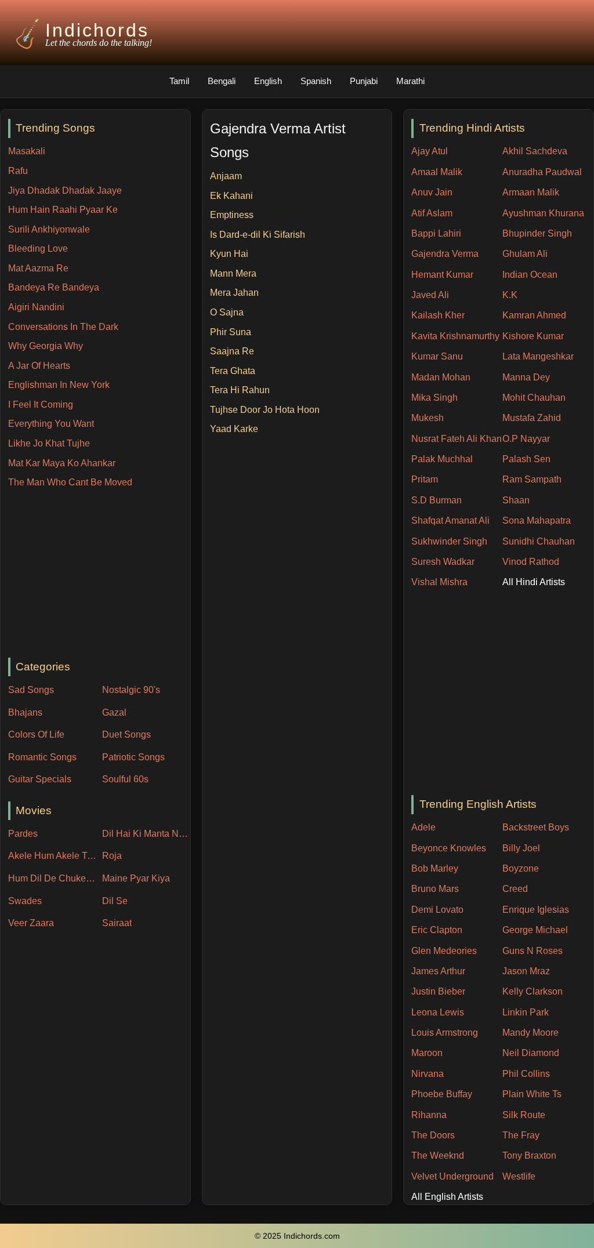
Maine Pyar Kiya (136, 878)
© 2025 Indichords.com (297, 1236)
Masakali (26, 151)
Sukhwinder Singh (449, 541)
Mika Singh (434, 397)
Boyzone (520, 868)
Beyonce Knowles (448, 848)
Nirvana (427, 1074)
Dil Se (115, 901)
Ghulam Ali (525, 254)
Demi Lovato (437, 910)
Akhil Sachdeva (534, 151)
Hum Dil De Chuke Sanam (52, 878)
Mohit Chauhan (534, 397)
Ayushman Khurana (543, 213)
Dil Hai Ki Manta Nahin (146, 834)
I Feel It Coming (40, 404)
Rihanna (429, 1115)
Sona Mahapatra (536, 520)
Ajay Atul (429, 151)
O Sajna (227, 312)
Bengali (222, 81)
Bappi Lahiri (436, 233)
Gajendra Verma (445, 254)
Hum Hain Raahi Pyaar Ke (63, 210)
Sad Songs (31, 690)
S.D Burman (436, 500)
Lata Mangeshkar (538, 356)
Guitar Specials (39, 779)
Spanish (315, 81)
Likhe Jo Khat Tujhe (49, 443)
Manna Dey (526, 377)
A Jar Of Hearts (39, 366)
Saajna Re (232, 351)
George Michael (535, 930)
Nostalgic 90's (131, 690)
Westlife (518, 1176)
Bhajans (25, 712)
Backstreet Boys (535, 827)
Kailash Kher (438, 315)
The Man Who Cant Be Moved (70, 482)
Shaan (516, 500)
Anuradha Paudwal (542, 172)
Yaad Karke (234, 429)
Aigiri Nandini (36, 307)
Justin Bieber (438, 991)
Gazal (114, 712)
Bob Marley (434, 868)
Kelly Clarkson (532, 991)
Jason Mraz (526, 971)
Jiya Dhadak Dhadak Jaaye (65, 190)
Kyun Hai (229, 254)
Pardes (23, 834)
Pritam (424, 479)
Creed (515, 889)
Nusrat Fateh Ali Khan (456, 439)
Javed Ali (430, 295)
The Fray (520, 1135)
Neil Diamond (530, 1053)
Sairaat (117, 923)
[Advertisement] (99, 574)
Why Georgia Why (45, 346)
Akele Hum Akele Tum (52, 856)
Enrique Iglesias (535, 910)
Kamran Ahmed (534, 315)
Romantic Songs (42, 757)
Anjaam (226, 176)
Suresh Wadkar (443, 562)
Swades (25, 901)
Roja (112, 856)
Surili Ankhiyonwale (49, 229)
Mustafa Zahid (531, 418)
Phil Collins (526, 1074)
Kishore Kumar (533, 336)
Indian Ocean (529, 275)
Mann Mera (233, 273)
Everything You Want (51, 424)
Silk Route (523, 1115)
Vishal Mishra (439, 582)
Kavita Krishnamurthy (455, 336)
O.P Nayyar (526, 439)
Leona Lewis (437, 1012)
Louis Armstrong (444, 1032)
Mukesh (427, 418)
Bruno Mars (435, 889)
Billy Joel (521, 848)
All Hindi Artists (533, 582)
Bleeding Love (38, 248)
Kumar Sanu (437, 356)
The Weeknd (437, 1155)
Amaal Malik (436, 172)
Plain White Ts (532, 1094)
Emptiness (231, 215)
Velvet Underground (452, 1176)
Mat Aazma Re (38, 268)
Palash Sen (526, 459)
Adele (423, 827)
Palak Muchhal (442, 459)
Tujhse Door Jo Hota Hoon (265, 410)
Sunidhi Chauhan (538, 541)
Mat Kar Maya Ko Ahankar (61, 463)
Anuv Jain (431, 192)
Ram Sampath (532, 479)
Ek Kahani (231, 196)
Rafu (18, 171)
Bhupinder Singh (537, 233)
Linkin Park (525, 1012)
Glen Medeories (444, 951)
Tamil (179, 81)
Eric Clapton (436, 930)
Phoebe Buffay (441, 1094)
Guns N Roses (532, 951)
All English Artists (447, 1197)
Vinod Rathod (530, 562)
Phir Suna (230, 332)
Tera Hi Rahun (240, 390)
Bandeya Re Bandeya (53, 287)
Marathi (410, 81)
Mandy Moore (530, 1032)
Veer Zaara (31, 923)
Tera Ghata (232, 371)
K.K (509, 295)
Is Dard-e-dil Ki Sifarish (257, 235)
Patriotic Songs (133, 757)
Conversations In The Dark (63, 327)
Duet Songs (126, 734)
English (268, 81)
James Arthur (438, 971)
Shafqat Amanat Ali (450, 520)
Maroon (427, 1053)
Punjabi (364, 81)
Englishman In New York (59, 385)
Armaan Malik (530, 192)
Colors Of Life (36, 734)
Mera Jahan (234, 293)
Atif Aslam (431, 213)
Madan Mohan (440, 377)
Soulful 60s (125, 779)
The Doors (433, 1135)
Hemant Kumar (442, 275)
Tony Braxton (529, 1155)
